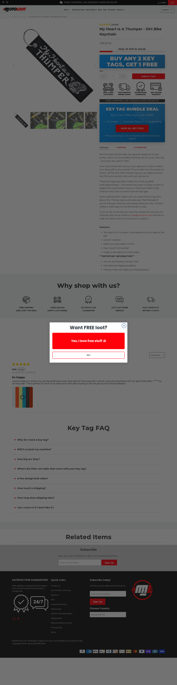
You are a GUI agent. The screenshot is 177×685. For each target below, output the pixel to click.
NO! (88, 355)
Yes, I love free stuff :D (88, 341)
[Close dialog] (124, 325)
